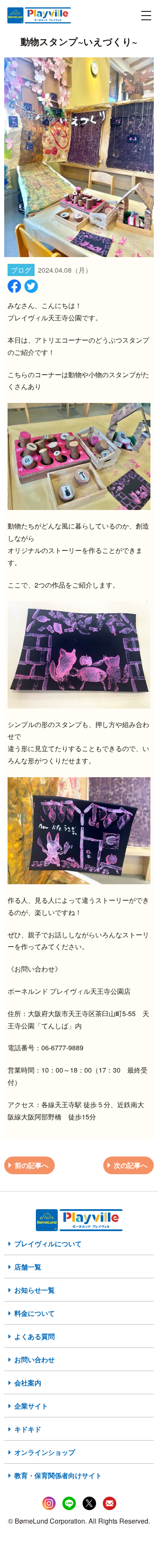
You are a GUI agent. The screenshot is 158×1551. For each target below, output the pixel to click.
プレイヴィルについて (48, 1243)
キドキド (27, 1429)
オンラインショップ (44, 1452)
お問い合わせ (34, 1359)
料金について (34, 1313)
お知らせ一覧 (34, 1290)
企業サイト (31, 1406)
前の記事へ (31, 1165)
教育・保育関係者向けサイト (58, 1475)
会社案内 (27, 1382)
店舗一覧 (27, 1267)
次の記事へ (130, 1165)
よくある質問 (34, 1336)
